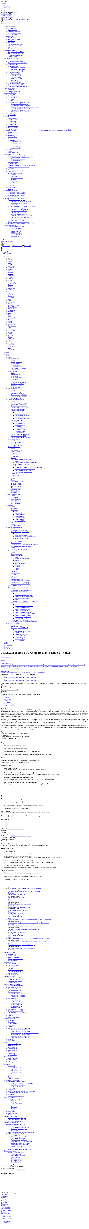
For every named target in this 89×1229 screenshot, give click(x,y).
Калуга (10, 291)
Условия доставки (6, 1208)
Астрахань (11, 267)
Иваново (10, 285)
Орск (9, 313)
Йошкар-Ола (11, 288)
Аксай (9, 263)
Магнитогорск (12, 302)
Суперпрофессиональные (28, 672)
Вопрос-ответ (5, 1213)
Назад (9, 258)
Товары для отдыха (17, 626)
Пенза (9, 315)
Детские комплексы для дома (23, 595)
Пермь (9, 316)
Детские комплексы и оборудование (22, 590)
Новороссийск (12, 308)
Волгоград (11, 274)
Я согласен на (17, 836)
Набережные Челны (13, 304)
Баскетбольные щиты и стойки (24, 535)
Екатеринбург (12, 283)
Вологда (10, 277)
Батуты (13, 480)
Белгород (10, 269)
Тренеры (3, 1199)
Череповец (11, 346)
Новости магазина (8, 1168)
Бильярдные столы (16, 362)
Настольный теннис (17, 450)
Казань (10, 289)
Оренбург (10, 311)
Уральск (10, 340)
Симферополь (12, 326)
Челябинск (11, 344)
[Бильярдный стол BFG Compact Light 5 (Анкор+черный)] (21, 677)
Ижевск (10, 286)
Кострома (10, 294)
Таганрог (10, 333)
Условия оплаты (5, 1207)
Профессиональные (15, 672)
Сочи (9, 327)
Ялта (9, 348)
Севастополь (11, 324)
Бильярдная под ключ (17, 579)
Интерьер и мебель (16, 554)
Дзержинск (11, 280)
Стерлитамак (11, 330)
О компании (4, 1196)
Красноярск (11, 297)
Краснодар (11, 296)
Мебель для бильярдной (22, 558)
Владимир (11, 272)
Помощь (3, 1205)
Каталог (10, 357)
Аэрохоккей (18, 513)
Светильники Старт (20, 423)
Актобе (10, 264)
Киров (9, 293)
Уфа (9, 341)
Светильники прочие (21, 414)
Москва (10, 261)
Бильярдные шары (16, 392)
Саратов (10, 322)
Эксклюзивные (40, 672)
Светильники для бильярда (19, 403)
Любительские (5, 672)
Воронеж (10, 278)
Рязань (9, 319)
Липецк (10, 300)
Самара (10, 321)
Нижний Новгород (13, 305)
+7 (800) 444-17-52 (6, 14)
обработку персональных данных (21, 836)
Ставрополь (11, 329)
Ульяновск (11, 338)
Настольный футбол (17, 497)
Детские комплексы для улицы (24, 606)
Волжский (11, 275)
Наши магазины (5, 1201)
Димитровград (12, 281)
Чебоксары (11, 343)
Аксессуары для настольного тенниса (26, 462)
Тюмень (10, 337)
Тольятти (10, 335)
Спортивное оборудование (19, 530)
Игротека (14, 508)
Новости (3, 1197)
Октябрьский (11, 310)
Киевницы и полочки (17, 442)
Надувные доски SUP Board (23, 631)
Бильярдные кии (16, 374)
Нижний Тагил (12, 307)
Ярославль (11, 349)
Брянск (10, 270)
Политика (4, 1202)
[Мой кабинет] (2, 248)
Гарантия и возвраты (7, 1210)
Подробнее (11, 893)
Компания (4, 1194)
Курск (9, 299)
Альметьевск (11, 266)
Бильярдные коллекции (57, 666)
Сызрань (10, 332)
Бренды (3, 1215)
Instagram (7, 7)
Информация (4, 1204)
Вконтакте (7, 6)
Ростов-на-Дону (12, 318)
